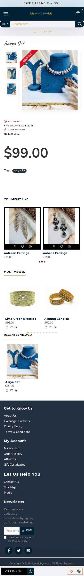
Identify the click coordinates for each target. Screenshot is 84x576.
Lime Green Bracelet (20, 319)
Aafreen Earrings (16, 253)
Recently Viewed (18, 335)
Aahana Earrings (55, 253)
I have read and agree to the (21, 539)
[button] (39, 262)
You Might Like (16, 199)
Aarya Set (19, 170)
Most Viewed (15, 271)
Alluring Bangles (56, 319)
